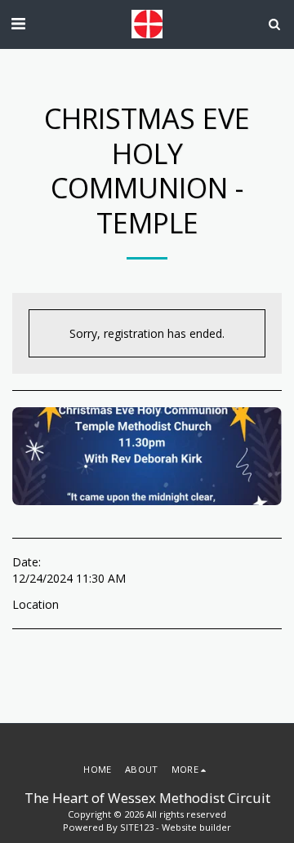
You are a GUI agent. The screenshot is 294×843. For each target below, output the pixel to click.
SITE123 (137, 827)
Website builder (196, 827)
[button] (18, 23)
